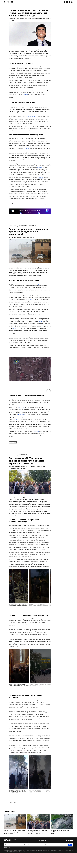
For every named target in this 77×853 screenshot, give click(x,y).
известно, (21, 407)
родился (25, 106)
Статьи (23, 2)
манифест (40, 177)
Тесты (35, 2)
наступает (30, 299)
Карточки (29, 2)
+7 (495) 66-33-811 (21, 851)
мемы (16, 147)
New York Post (31, 116)
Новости (17, 2)
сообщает (25, 94)
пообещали (21, 414)
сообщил (15, 328)
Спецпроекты (42, 2)
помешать (39, 167)
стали (40, 321)
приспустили (16, 419)
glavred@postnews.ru (12, 851)
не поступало (35, 431)
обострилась (22, 337)
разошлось (41, 284)
